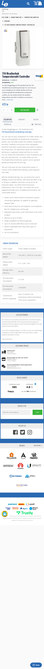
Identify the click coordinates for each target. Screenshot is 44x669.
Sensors (7, 21)
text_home (5, 17)
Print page (37, 124)
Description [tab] (7, 119)
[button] (4, 514)
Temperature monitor (31, 17)
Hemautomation (16, 17)
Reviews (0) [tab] (7, 124)
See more (37, 445)
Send (37, 412)
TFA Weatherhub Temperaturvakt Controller (19, 25)
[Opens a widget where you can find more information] (36, 665)
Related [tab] (35, 119)
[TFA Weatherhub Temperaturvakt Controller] (22, 48)
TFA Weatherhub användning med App (17, 132)
